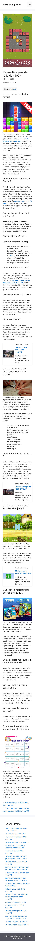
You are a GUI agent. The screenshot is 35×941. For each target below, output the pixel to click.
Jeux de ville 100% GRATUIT (15, 834)
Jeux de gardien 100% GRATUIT (17, 925)
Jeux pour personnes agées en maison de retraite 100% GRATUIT (16, 896)
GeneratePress (17, 938)
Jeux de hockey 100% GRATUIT (16, 922)
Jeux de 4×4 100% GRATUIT (15, 902)
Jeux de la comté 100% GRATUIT (17, 842)
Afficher (13, 89)
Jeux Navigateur (12, 4)
